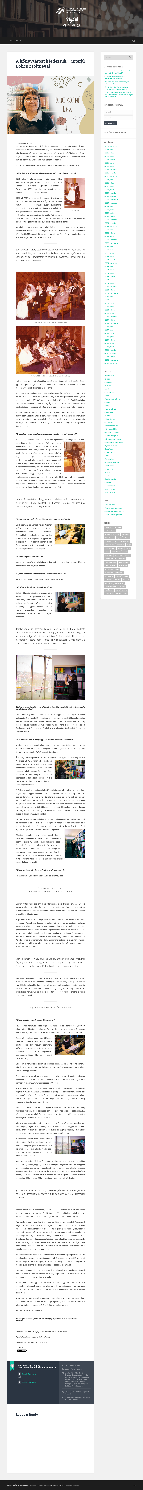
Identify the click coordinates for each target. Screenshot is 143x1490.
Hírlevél (107, 402)
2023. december (111, 220)
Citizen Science (109, 538)
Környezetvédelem (111, 429)
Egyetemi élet (109, 392)
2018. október (110, 357)
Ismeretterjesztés (111, 409)
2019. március (110, 340)
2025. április (109, 186)
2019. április (109, 337)
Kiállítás (107, 416)
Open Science (110, 452)
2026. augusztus (111, 146)
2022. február (110, 253)
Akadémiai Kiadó (110, 531)
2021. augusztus (111, 263)
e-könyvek (108, 541)
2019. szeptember (111, 323)
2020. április (109, 307)
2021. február (110, 280)
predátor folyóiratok (122, 576)
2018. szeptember (111, 360)
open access (123, 566)
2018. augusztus (111, 363)
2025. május (109, 183)
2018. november (111, 353)
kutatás (125, 552)
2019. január (109, 347)
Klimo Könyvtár (110, 419)
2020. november (111, 287)
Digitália (107, 379)
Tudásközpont (77, 1386)
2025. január (109, 190)
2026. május (109, 153)
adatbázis (108, 527)
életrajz (85, 1379)
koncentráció (116, 552)
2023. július (109, 230)
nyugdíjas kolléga (124, 562)
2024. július (109, 206)
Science (108, 472)
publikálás (126, 579)
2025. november (111, 173)
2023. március (110, 233)
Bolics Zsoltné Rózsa (73, 1379)
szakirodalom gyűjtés (111, 586)
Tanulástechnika (110, 479)
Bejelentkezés (110, 505)
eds (114, 541)
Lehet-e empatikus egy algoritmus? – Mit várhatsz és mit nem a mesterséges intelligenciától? (119, 95)
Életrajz (73, 1369)
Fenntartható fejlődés (112, 399)
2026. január (109, 166)
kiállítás (128, 548)
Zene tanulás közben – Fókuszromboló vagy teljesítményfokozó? (118, 72)
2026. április (109, 156)
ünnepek (108, 482)
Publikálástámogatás (112, 462)
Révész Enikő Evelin (29, 1382)
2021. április (109, 273)
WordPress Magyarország (114, 515)
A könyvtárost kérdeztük (74, 1373)
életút (67, 1382)
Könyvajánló (109, 422)
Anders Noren (57, 1485)
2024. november (111, 196)
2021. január (109, 283)
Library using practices (113, 439)
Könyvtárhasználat (111, 426)
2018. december (111, 350)
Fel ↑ (134, 1485)
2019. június (109, 330)
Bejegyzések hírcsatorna (113, 508)
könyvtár (127, 555)
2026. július (109, 150)
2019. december (111, 317)
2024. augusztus (111, 203)
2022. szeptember (111, 243)
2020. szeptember (111, 293)
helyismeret (74, 1382)
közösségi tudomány (112, 432)
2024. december (111, 193)
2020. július (109, 296)
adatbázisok (117, 527)
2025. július (109, 180)
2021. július (109, 266)
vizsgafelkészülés (121, 590)
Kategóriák (15, 41)
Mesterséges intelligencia (114, 442)
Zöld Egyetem (110, 489)
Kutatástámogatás (111, 436)
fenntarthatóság (109, 545)
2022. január (109, 256)
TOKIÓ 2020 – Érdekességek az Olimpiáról (77, 1393)
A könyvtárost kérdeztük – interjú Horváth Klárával (78, 1399)
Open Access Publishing (112, 569)
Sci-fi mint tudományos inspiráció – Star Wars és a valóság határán (117, 88)
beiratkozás (125, 534)
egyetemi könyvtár (124, 541)
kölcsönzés (108, 555)
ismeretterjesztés (110, 548)
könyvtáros (76, 1384)
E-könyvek (108, 382)
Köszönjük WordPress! (18, 1485)
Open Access (109, 449)
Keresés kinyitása (134, 40)
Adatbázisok (109, 376)
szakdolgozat (119, 583)
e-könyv (126, 538)
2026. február (110, 163)
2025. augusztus (111, 176)
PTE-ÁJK (117, 579)
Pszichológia (109, 459)
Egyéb (67, 1369)
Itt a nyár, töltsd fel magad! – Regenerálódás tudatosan (115, 77)
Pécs (107, 456)
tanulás (122, 586)
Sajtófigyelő (109, 469)
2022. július (109, 246)
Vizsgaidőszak (110, 486)
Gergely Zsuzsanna (29, 1374)
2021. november (111, 260)
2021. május (109, 270)
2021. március (110, 276)
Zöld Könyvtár (110, 492)
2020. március (110, 310)
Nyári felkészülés (111, 446)
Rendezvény (109, 466)
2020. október (110, 290)
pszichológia (109, 579)
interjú (82, 1382)
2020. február (110, 313)
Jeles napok (109, 412)
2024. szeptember (111, 200)
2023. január (109, 236)
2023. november (111, 223)
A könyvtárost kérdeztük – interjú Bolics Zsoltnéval (50, 63)
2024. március (110, 216)
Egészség (108, 386)
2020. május (109, 303)
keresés (120, 548)
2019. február (110, 343)
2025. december (111, 170)
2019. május (109, 333)
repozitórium (108, 583)
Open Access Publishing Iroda (113, 572)
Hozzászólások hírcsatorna (114, 511)
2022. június (109, 250)
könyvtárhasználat (110, 558)
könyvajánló (118, 555)
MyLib (71, 19)
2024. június (109, 210)
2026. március (110, 160)
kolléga (68, 1384)
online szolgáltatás (110, 566)
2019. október (110, 320)
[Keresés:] (118, 57)
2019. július (109, 327)
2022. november (111, 240)
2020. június (109, 300)
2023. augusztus (111, 226)
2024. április (109, 213)
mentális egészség (110, 562)
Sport (107, 476)
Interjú (79, 1369)
